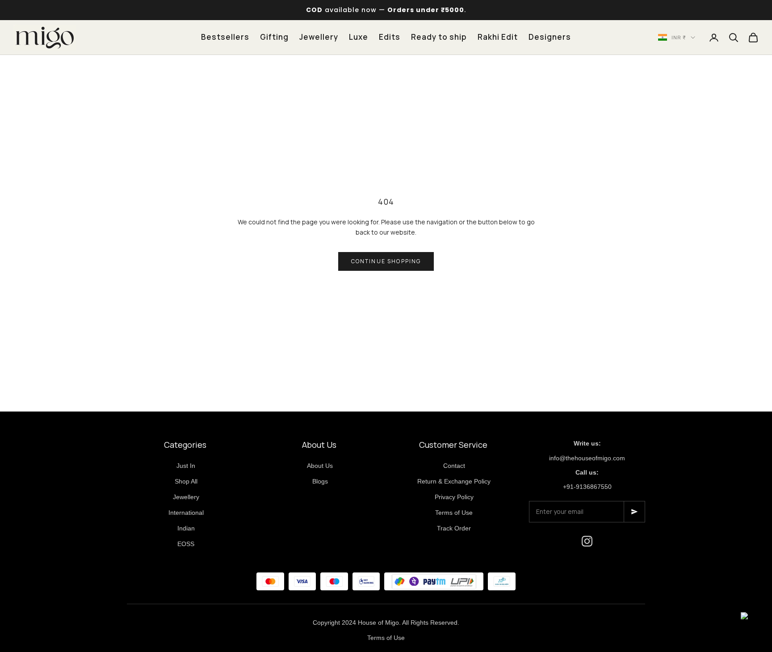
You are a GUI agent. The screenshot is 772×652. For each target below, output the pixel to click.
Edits (389, 37)
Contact (454, 465)
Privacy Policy (454, 497)
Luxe (358, 37)
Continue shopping (386, 261)
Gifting (274, 37)
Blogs (320, 481)
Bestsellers (225, 37)
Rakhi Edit (498, 37)
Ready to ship (439, 37)
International (186, 512)
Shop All (186, 481)
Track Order (454, 528)
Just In (185, 465)
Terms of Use (454, 512)
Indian (186, 528)
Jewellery (318, 37)
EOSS (185, 543)
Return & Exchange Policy (454, 481)
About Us (320, 465)
